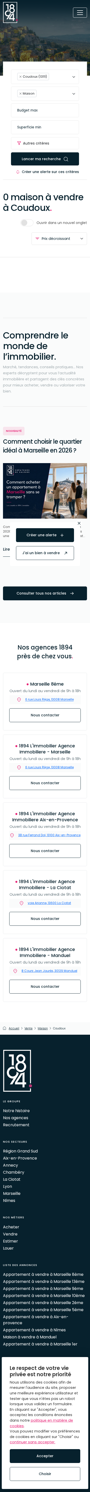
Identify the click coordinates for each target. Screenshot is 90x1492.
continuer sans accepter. (32, 1442)
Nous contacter (45, 715)
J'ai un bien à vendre (41, 552)
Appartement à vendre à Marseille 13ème (43, 1281)
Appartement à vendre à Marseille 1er (40, 1344)
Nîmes (9, 1200)
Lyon (7, 1186)
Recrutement (16, 1125)
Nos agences (15, 1118)
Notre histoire (16, 1111)
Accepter (45, 1455)
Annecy (10, 1165)
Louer (8, 1248)
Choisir (45, 1473)
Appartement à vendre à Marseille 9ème (43, 1288)
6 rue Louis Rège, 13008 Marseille (49, 767)
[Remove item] (20, 76)
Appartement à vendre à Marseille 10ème (44, 1296)
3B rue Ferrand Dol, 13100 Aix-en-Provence (49, 835)
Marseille (11, 1193)
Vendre (10, 1234)
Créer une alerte (42, 535)
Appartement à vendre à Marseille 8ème (43, 1274)
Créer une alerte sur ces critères (50, 172)
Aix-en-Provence (20, 1158)
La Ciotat (11, 1179)
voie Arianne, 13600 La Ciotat (49, 903)
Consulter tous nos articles (41, 593)
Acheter (11, 1227)
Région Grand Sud (20, 1151)
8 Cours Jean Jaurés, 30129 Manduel (49, 971)
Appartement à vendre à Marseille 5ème (43, 1310)
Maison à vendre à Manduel (29, 1337)
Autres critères (36, 143)
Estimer (10, 1241)
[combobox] (45, 77)
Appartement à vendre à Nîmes (34, 1330)
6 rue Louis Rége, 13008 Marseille (49, 699)
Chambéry (13, 1172)
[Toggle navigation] (80, 13)
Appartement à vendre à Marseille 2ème (43, 1303)
